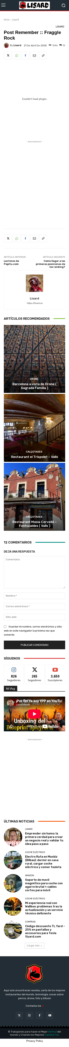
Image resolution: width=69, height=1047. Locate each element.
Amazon (29, 875)
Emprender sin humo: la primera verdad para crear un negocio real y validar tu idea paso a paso (44, 839)
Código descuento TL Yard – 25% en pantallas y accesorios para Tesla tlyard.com (45, 931)
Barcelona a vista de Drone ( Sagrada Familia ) (34, 386)
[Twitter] (8, 55)
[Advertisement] (34, 180)
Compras (30, 922)
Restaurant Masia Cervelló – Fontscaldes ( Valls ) (34, 524)
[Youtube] (49, 1015)
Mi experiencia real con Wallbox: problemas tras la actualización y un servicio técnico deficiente (44, 908)
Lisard (15, 19)
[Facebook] (25, 55)
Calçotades (34, 451)
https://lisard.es (35, 303)
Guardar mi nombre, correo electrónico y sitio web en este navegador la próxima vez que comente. (33, 630)
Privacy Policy (34, 1040)
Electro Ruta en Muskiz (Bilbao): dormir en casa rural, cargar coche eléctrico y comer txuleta (43, 862)
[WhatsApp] (16, 55)
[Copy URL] (43, 55)
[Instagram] (29, 1015)
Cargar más (33, 945)
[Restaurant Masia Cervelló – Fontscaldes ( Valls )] (34, 497)
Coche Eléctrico (35, 852)
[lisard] (7, 45)
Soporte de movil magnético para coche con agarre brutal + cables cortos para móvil (44, 885)
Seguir (14, 667)
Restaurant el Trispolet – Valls (34, 457)
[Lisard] (34, 5)
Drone (34, 379)
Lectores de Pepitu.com (11, 262)
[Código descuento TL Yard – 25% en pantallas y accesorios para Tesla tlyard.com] (13, 929)
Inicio (7, 19)
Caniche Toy (52, 1034)
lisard (17, 45)
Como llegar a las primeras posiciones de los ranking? (50, 263)
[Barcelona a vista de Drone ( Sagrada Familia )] (34, 359)
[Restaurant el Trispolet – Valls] (34, 428)
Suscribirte (55, 667)
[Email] (34, 55)
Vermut (52, 1031)
